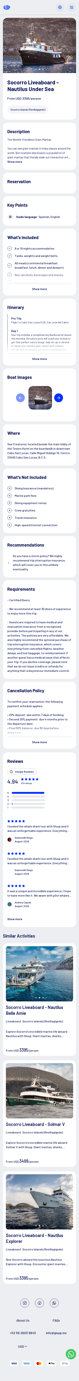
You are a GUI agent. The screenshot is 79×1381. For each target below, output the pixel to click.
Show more (14, 161)
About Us (22, 1320)
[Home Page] (7, 7)
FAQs (56, 1320)
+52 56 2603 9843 (23, 1333)
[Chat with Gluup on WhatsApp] (71, 1354)
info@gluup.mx (56, 1333)
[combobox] (23, 1346)
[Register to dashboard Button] (59, 7)
